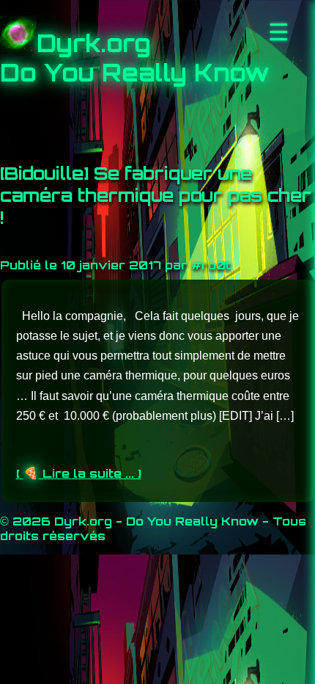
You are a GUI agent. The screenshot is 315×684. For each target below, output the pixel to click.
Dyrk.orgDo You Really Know (135, 58)
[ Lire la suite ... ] (78, 473)
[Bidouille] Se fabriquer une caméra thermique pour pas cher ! (155, 195)
